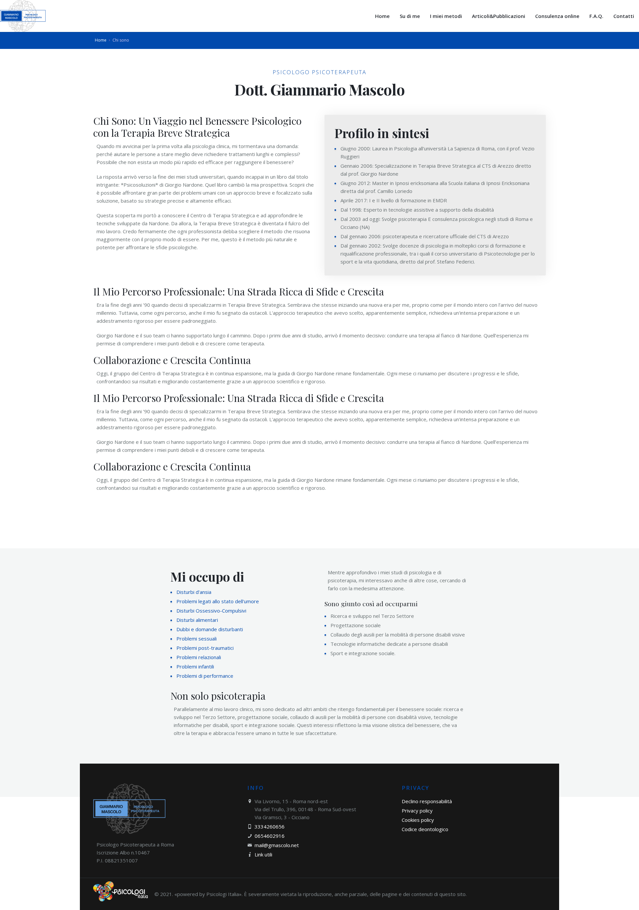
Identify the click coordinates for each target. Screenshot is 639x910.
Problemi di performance (204, 675)
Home (100, 40)
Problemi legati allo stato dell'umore (217, 601)
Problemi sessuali (196, 638)
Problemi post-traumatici (205, 647)
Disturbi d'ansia (193, 592)
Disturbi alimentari (197, 620)
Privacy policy (417, 810)
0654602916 (270, 835)
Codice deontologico (425, 829)
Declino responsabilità (427, 801)
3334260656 (270, 826)
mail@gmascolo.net (277, 845)
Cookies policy (418, 820)
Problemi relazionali (198, 657)
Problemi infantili (195, 666)
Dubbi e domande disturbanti (209, 629)
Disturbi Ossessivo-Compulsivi (211, 610)
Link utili (263, 854)
